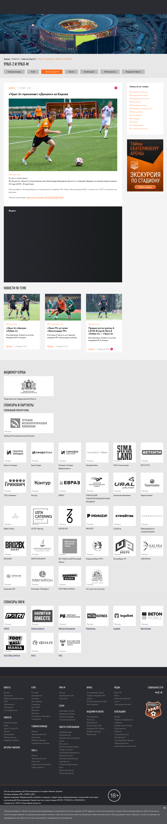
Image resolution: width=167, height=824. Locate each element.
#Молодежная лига (55, 324)
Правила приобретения (14, 698)
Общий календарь (66, 717)
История (35, 698)
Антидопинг (36, 719)
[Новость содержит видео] (116, 88)
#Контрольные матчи (138, 95)
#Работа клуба (136, 112)
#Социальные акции (138, 128)
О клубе (34, 692)
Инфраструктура (94, 731)
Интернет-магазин (12, 747)
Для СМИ (35, 707)
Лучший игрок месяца (40, 743)
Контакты (35, 713)
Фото (116, 695)
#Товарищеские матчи (139, 98)
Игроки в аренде (38, 740)
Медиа (117, 687)
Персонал (35, 737)
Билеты (7, 687)
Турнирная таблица (67, 714)
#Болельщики (135, 115)
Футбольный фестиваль (69, 747)
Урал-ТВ (117, 692)
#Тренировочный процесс (141, 108)
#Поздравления (136, 125)
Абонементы (9, 704)
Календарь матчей (66, 711)
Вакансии (35, 710)
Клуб (33, 72)
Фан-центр (63, 744)
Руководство (36, 695)
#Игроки (133, 122)
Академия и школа (95, 711)
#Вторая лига (14, 174)
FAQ (6, 701)
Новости (7, 717)
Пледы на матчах (66, 749)
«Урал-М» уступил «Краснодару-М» (57, 329)
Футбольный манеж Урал (97, 701)
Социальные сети (121, 734)
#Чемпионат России (138, 92)
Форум (117, 717)
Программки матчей (122, 704)
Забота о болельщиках (69, 727)
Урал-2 (34, 750)
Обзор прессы (110, 72)
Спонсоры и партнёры (40, 716)
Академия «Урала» (133, 72)
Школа (71, 72)
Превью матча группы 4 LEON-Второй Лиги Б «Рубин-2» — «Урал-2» (101, 331)
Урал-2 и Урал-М (52, 72)
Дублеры (12, 88)
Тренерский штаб (38, 734)
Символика (35, 704)
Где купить (8, 695)
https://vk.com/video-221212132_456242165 (45, 198)
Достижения (36, 701)
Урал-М (62, 687)
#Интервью (134, 119)
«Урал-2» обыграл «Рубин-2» (16, 329)
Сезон (61, 705)
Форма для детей (66, 770)
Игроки (34, 731)
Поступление (92, 717)
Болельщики (89, 72)
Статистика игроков (67, 719)
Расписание (91, 734)
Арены (89, 687)
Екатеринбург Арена (95, 692)
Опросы (117, 731)
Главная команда (14, 72)
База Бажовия (92, 704)
